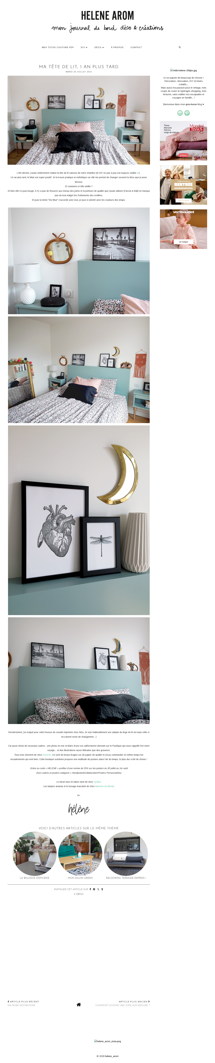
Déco (98, 47)
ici (138, 173)
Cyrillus (97, 782)
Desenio (47, 755)
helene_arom (112, 1056)
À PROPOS (117, 47)
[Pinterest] (187, 115)
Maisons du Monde (104, 786)
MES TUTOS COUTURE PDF (58, 47)
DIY (83, 47)
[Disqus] (79, 955)
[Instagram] (180, 115)
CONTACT (136, 47)
